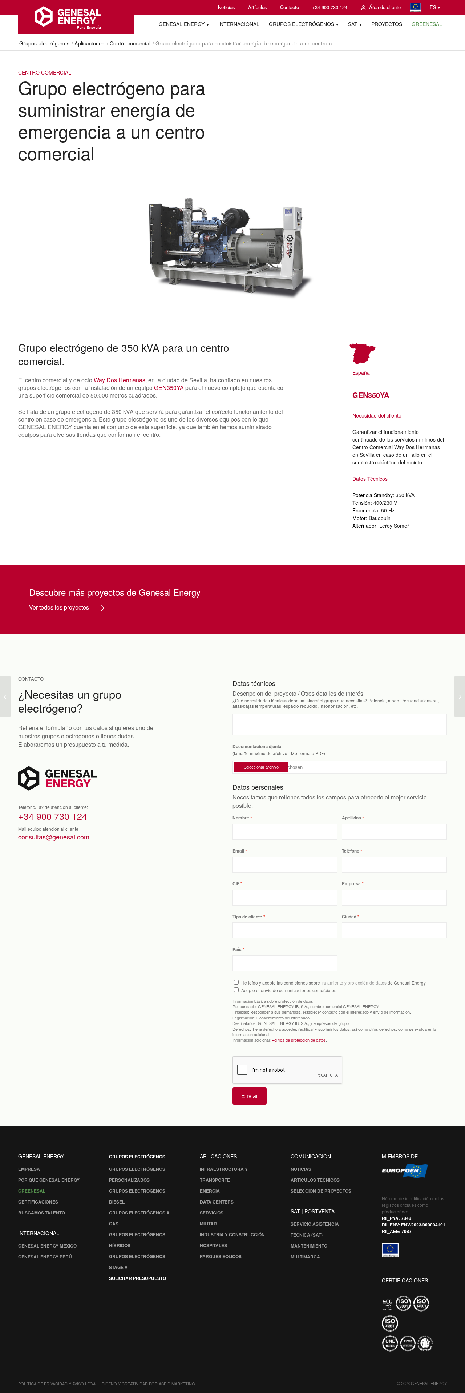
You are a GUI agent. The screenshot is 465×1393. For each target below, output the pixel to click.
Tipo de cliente (247, 917)
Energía (210, 1191)
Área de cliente (385, 7)
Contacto (289, 7)
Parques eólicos (221, 1256)
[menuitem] (226, 7)
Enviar (249, 1096)
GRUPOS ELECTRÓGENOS (137, 1156)
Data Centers (217, 1201)
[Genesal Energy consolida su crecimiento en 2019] (459, 696)
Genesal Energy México (47, 1245)
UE (415, 7)
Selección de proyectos (321, 1191)
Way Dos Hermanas (119, 380)
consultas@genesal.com (53, 836)
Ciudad (349, 917)
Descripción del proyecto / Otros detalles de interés (297, 693)
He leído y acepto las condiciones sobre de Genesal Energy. (333, 982)
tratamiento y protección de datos (354, 982)
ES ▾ (435, 7)
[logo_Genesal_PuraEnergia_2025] (76, 17)
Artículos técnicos (315, 1180)
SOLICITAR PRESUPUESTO (137, 1278)
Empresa (351, 884)
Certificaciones (38, 1201)
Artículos (257, 7)
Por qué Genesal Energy (49, 1180)
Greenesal (31, 1191)
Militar (208, 1223)
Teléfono (350, 851)
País (237, 949)
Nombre (240, 818)
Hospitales (213, 1245)
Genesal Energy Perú (45, 1256)
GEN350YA (169, 387)
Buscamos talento (41, 1212)
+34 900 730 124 (329, 7)
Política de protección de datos (299, 1040)
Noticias (226, 7)
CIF (235, 884)
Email (238, 851)
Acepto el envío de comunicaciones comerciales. (289, 990)
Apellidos (351, 818)
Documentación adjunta (257, 746)
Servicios (211, 1212)
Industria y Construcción (232, 1234)
